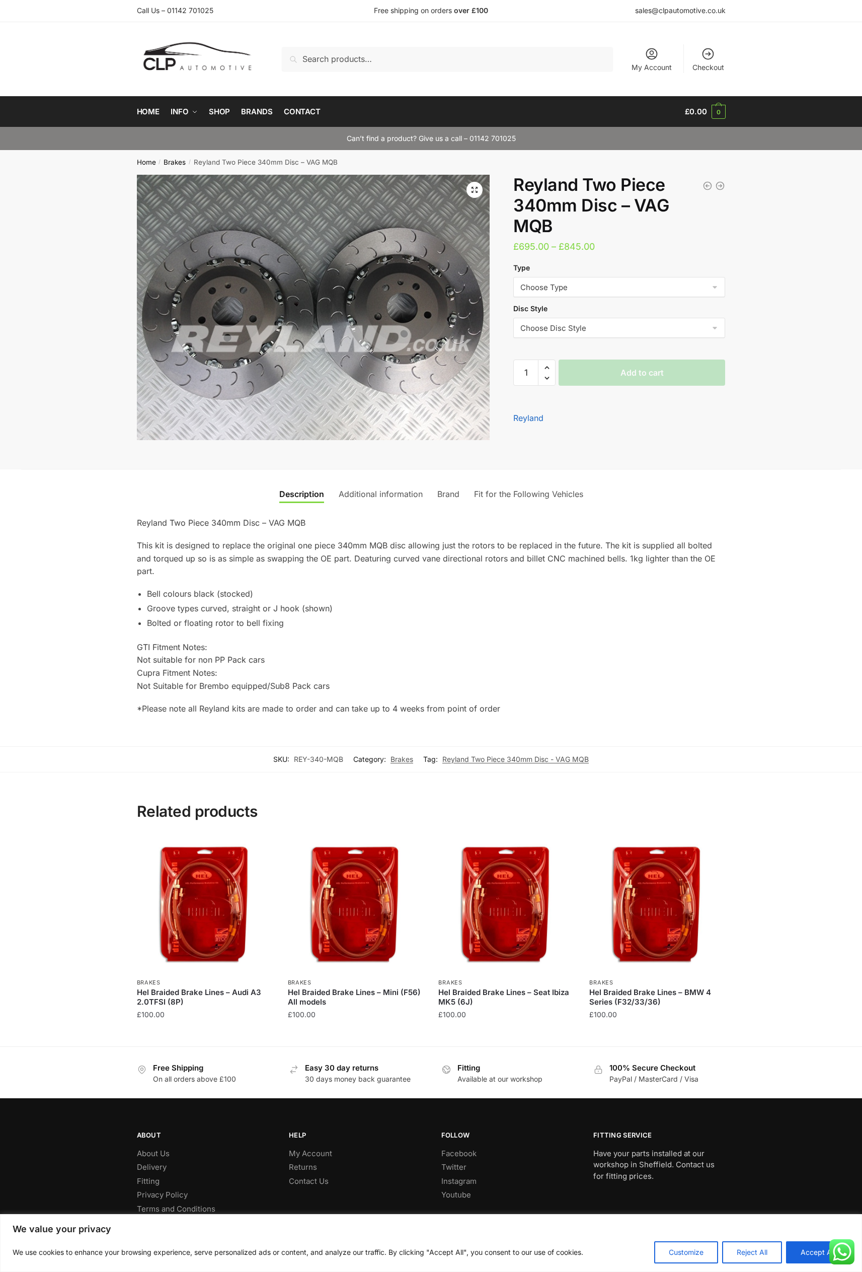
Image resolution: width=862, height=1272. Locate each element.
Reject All (752, 1252)
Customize (686, 1252)
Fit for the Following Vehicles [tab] (528, 494)
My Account (652, 67)
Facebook (459, 1153)
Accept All (818, 1252)
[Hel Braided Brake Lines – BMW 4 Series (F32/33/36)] (657, 904)
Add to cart (642, 373)
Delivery (152, 1167)
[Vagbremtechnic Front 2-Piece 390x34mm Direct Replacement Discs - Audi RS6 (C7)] (707, 186)
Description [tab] (301, 494)
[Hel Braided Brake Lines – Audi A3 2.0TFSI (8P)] (205, 904)
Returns (303, 1167)
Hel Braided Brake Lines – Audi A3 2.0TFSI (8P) (199, 997)
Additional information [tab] (381, 494)
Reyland (528, 418)
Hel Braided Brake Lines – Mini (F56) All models (354, 997)
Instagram (459, 1181)
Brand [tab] (448, 494)
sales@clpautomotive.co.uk (680, 10)
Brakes (175, 162)
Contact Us (309, 1181)
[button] (474, 190)
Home (146, 162)
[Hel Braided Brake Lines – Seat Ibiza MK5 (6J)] (506, 904)
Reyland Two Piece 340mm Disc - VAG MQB (515, 759)
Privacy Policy (162, 1194)
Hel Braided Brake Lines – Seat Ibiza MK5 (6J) (503, 997)
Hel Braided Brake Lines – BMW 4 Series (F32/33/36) (650, 997)
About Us (153, 1153)
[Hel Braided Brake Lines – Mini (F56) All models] (356, 904)
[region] (431, 1243)
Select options (204, 1034)
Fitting (148, 1181)
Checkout (708, 67)
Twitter (453, 1167)
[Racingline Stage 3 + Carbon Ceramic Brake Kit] (720, 186)
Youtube (456, 1194)
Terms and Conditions (176, 1209)
